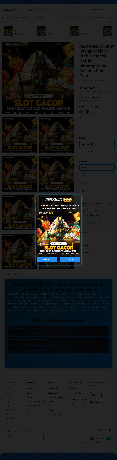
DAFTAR (47, 259)
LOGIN (70, 259)
